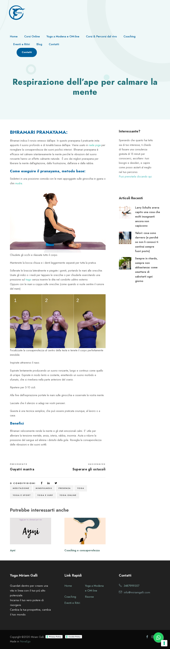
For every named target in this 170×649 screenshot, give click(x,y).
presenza (65, 488)
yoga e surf (45, 495)
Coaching (129, 36)
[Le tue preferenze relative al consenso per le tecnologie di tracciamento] (164, 643)
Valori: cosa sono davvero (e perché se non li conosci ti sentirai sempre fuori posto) (146, 242)
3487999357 (131, 586)
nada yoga (95, 145)
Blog (39, 44)
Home (14, 36)
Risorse (89, 597)
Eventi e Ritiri (21, 44)
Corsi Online (32, 36)
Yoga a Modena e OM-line (62, 36)
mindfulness (44, 488)
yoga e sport (22, 495)
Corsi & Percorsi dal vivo (101, 36)
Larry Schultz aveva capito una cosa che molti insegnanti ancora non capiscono (147, 217)
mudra (18, 183)
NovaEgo (25, 641)
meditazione (21, 488)
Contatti (54, 44)
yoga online (68, 495)
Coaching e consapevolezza (82, 550)
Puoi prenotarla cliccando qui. (135, 176)
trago (28, 279)
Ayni (12, 550)
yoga (80, 488)
